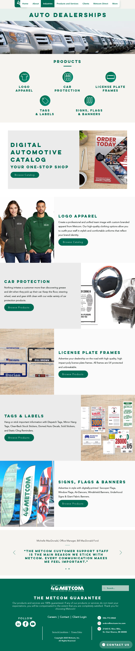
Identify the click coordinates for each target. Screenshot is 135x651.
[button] (35, 3)
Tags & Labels (44, 112)
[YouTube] (33, 624)
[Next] (121, 552)
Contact (65, 616)
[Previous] (14, 552)
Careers (52, 616)
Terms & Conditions (60, 632)
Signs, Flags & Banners (89, 112)
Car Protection (67, 88)
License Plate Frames (111, 88)
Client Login (79, 616)
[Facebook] (25, 624)
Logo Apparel (24, 88)
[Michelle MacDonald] (69, 568)
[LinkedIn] (18, 624)
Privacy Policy (76, 632)
